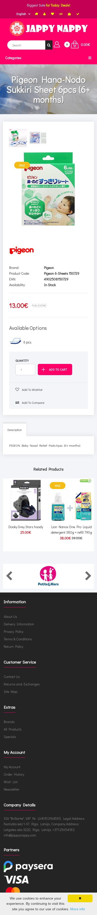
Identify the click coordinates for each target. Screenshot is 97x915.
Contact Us (12, 676)
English (21, 14)
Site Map (10, 691)
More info (77, 909)
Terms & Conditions (18, 639)
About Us (10, 616)
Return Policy (13, 646)
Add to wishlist (32, 389)
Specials (10, 736)
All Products (13, 729)
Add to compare (33, 402)
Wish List (11, 781)
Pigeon (49, 267)
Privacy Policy (13, 631)
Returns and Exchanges (22, 684)
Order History (14, 774)
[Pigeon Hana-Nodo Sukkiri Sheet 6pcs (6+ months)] (48, 188)
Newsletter (11, 789)
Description (14, 430)
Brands (9, 721)
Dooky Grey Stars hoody (25, 526)
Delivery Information (19, 624)
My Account (12, 766)
